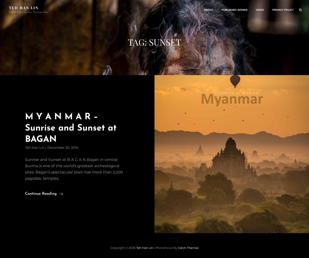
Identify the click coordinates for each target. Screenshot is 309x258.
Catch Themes (188, 248)
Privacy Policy (283, 9)
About (208, 9)
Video (260, 9)
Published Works (234, 9)
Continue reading (44, 194)
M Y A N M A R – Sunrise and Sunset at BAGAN (71, 128)
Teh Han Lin (24, 7)
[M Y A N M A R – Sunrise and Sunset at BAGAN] (231, 154)
